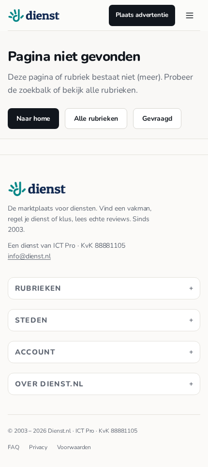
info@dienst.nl (29, 256)
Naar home (33, 118)
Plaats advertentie (142, 15)
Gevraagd (157, 118)
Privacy (38, 447)
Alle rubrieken (96, 118)
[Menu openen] (189, 15)
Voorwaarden (74, 447)
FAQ (13, 447)
